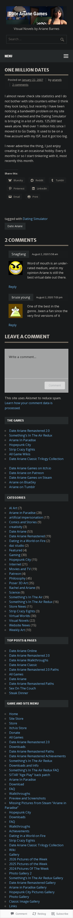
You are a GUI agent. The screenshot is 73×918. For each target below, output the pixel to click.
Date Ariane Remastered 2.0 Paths (34, 669)
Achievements (19, 831)
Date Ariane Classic (23, 665)
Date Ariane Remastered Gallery (32, 882)
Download (16, 784)
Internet (15, 564)
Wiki (12, 850)
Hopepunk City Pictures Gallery (32, 892)
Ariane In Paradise (22, 440)
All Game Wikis (19, 454)
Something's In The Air (26, 597)
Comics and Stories (23, 522)
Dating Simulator (35, 219)
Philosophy (17, 578)
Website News (19, 625)
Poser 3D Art (18, 583)
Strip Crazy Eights (22, 449)
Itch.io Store (18, 728)
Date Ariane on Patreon (26, 473)
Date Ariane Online (23, 651)
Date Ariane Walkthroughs (28, 660)
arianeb (57, 80)
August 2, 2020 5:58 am (45, 254)
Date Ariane (15, 226)
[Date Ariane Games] (36, 23)
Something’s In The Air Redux (30, 435)
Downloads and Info (24, 765)
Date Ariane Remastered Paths (31, 683)
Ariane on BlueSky (22, 482)
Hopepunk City (20, 445)
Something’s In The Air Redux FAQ (34, 770)
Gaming (14, 555)
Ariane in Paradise (22, 513)
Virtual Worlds (19, 616)
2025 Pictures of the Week (28, 864)
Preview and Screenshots (27, 798)
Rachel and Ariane (22, 588)
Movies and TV (20, 569)
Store (13, 723)
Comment (55, 385)
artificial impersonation (26, 517)
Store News (17, 606)
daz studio (16, 545)
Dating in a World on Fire (27, 541)
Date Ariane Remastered (27, 536)
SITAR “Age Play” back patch (29, 775)
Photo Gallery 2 (20, 873)
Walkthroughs (19, 793)
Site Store (16, 718)
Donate (14, 732)
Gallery (14, 854)
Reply (13, 287)
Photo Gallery (19, 897)
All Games (16, 674)
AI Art (13, 508)
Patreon (15, 574)
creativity (15, 527)
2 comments (20, 85)
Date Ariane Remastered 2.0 (29, 431)
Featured (15, 550)
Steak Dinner (18, 693)
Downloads (17, 747)
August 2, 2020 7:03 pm (49, 297)
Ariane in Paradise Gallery (28, 887)
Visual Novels (19, 620)
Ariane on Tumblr (22, 487)
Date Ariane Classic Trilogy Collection (36, 459)
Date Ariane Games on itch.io (30, 468)
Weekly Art (17, 630)
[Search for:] (36, 39)
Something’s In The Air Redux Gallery (36, 878)
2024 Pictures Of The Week (29, 868)
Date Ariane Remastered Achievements (37, 756)
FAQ (12, 789)
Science (14, 592)
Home (13, 714)
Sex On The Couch (22, 688)
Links (13, 906)
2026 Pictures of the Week (28, 859)
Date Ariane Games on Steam (30, 477)
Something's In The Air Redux (30, 602)
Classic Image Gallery (24, 901)
